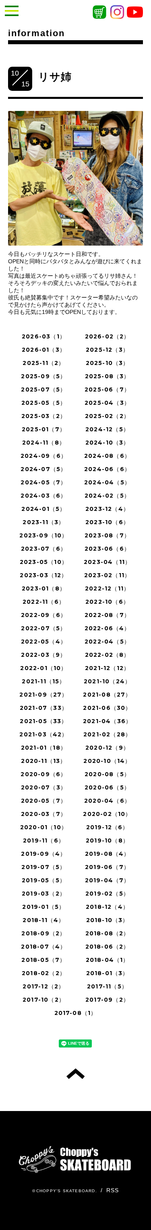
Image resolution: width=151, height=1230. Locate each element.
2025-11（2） (43, 363)
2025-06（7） (107, 389)
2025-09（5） (43, 376)
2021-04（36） (107, 721)
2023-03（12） (43, 575)
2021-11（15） (43, 681)
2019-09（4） (43, 853)
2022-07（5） (43, 628)
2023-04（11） (107, 562)
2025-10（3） (107, 363)
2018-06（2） (107, 946)
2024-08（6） (107, 455)
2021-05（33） (43, 721)
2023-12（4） (107, 508)
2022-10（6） (107, 601)
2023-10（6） (107, 522)
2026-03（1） (44, 336)
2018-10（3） (107, 920)
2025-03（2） (43, 416)
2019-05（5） (44, 880)
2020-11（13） (43, 761)
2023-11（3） (43, 522)
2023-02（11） (107, 575)
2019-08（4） (107, 853)
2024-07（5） (43, 469)
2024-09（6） (44, 455)
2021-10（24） (107, 681)
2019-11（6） (43, 840)
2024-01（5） (43, 508)
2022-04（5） (107, 641)
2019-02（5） (107, 893)
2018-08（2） (107, 933)
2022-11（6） (44, 601)
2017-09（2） (107, 999)
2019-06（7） (107, 867)
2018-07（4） (43, 946)
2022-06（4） (107, 628)
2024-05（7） (43, 482)
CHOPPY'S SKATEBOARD (65, 1191)
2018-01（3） (107, 973)
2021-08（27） (107, 694)
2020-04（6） (107, 800)
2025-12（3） (107, 349)
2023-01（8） (44, 588)
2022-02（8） (107, 654)
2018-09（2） (43, 933)
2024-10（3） (107, 442)
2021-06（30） (107, 707)
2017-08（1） (75, 1013)
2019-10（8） (107, 840)
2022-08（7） (107, 615)
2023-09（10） (43, 535)
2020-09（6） (43, 774)
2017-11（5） (107, 986)
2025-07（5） (43, 389)
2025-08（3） (107, 376)
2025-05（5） (43, 402)
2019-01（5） (43, 906)
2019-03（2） (44, 893)
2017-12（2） (43, 986)
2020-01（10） (43, 827)
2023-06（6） (107, 548)
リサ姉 (55, 77)
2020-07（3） (43, 787)
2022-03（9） (43, 654)
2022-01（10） (43, 668)
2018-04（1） (107, 960)
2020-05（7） (43, 800)
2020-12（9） (107, 747)
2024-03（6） (43, 495)
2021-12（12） (107, 668)
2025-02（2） (107, 416)
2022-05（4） (43, 641)
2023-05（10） (44, 562)
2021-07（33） (44, 707)
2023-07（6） (43, 548)
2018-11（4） (43, 920)
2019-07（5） (43, 867)
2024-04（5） (107, 482)
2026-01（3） (44, 349)
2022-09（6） (43, 615)
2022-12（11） (107, 588)
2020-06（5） (107, 787)
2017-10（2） (44, 999)
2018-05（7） (43, 960)
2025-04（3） (107, 402)
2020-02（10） (107, 814)
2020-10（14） (107, 761)
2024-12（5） (107, 429)
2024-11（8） (43, 442)
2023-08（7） (107, 535)
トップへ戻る (75, 1073)
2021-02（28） (107, 734)
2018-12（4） (107, 906)
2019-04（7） (107, 880)
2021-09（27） (43, 694)
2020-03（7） (43, 814)
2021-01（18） (43, 747)
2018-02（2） (44, 973)
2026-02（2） (107, 336)
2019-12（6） (107, 827)
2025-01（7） (44, 429)
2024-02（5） (107, 495)
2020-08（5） (107, 774)
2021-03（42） (43, 734)
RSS (112, 1190)
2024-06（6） (107, 469)
